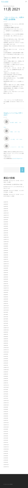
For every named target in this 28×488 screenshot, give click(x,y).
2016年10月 (6, 405)
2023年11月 (6, 263)
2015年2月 (6, 440)
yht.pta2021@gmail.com (17, 158)
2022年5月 (6, 296)
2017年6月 (6, 391)
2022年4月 (6, 299)
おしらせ (5, 21)
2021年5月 (6, 321)
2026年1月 (6, 210)
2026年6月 (6, 204)
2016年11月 (6, 402)
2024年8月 (6, 246)
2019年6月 (6, 358)
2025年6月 (6, 226)
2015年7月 (6, 431)
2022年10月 (6, 290)
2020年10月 (6, 330)
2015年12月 (6, 422)
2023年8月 (6, 270)
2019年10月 (6, 352)
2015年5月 (6, 435)
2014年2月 (6, 462)
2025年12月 (6, 213)
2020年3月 (6, 343)
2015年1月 (6, 442)
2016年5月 (6, 416)
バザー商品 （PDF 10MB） (16, 139)
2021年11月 (6, 307)
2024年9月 (6, 243)
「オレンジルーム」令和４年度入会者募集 (14, 18)
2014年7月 (6, 453)
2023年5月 (6, 277)
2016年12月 (6, 400)
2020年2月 (6, 345)
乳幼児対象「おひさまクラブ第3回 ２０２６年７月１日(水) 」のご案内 (14, 191)
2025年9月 (6, 219)
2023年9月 (6, 268)
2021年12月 (6, 305)
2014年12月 (6, 444)
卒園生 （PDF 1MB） (14, 131)
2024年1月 (6, 259)
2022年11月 (6, 288)
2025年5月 (6, 228)
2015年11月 (6, 424)
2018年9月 (6, 371)
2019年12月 (6, 347)
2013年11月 (6, 466)
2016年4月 (6, 418)
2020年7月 (6, 334)
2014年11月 (6, 447)
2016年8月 (6, 409)
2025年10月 (6, 217)
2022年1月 (6, 303)
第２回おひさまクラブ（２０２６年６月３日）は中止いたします (14, 187)
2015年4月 (6, 438)
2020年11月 (6, 327)
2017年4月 (6, 394)
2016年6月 (6, 413)
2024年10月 (6, 241)
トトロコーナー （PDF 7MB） (16, 147)
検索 (22, 169)
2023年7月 (6, 272)
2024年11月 (6, 239)
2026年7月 (6, 202)
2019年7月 (6, 356)
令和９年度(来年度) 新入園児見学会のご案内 (13, 184)
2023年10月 (6, 266)
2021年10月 (6, 310)
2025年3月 (6, 232)
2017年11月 (6, 385)
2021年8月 (6, 314)
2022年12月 (6, 285)
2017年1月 (6, 398)
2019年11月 (6, 349)
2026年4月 (6, 208)
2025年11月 (6, 215)
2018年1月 (6, 383)
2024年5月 (6, 252)
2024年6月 (6, 250)
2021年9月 (6, 312)
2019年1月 (6, 365)
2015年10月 (6, 427)
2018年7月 (6, 374)
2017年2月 (6, 396)
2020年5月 (6, 338)
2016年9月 (6, 407)
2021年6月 (6, 319)
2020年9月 (6, 332)
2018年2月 (6, 380)
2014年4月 (6, 460)
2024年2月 (6, 257)
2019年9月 (6, 354)
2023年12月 (6, 261)
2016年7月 (6, 411)
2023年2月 (6, 281)
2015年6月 (6, 433)
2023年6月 (6, 274)
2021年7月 (6, 316)
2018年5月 (6, 378)
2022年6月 (6, 294)
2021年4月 (6, 323)
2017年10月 (6, 387)
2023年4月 (6, 279)
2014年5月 (6, 458)
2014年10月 (6, 449)
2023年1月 (6, 283)
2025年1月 (6, 235)
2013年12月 (6, 464)
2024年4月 (6, 255)
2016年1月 (6, 420)
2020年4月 (6, 341)
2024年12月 (6, 237)
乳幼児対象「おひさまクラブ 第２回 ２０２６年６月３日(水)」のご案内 (14, 195)
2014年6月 (6, 455)
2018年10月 (6, 369)
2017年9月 (6, 389)
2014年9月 (6, 451)
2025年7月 (6, 224)
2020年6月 (6, 336)
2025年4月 (6, 230)
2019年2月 (6, 363)
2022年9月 (6, 292)
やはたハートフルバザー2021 (13, 114)
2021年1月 (6, 325)
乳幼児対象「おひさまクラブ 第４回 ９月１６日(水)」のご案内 (14, 181)
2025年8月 (6, 221)
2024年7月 (6, 248)
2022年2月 (6, 301)
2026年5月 (6, 206)
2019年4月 (6, 360)
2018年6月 (6, 376)
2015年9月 (6, 429)
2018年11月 (6, 367)
